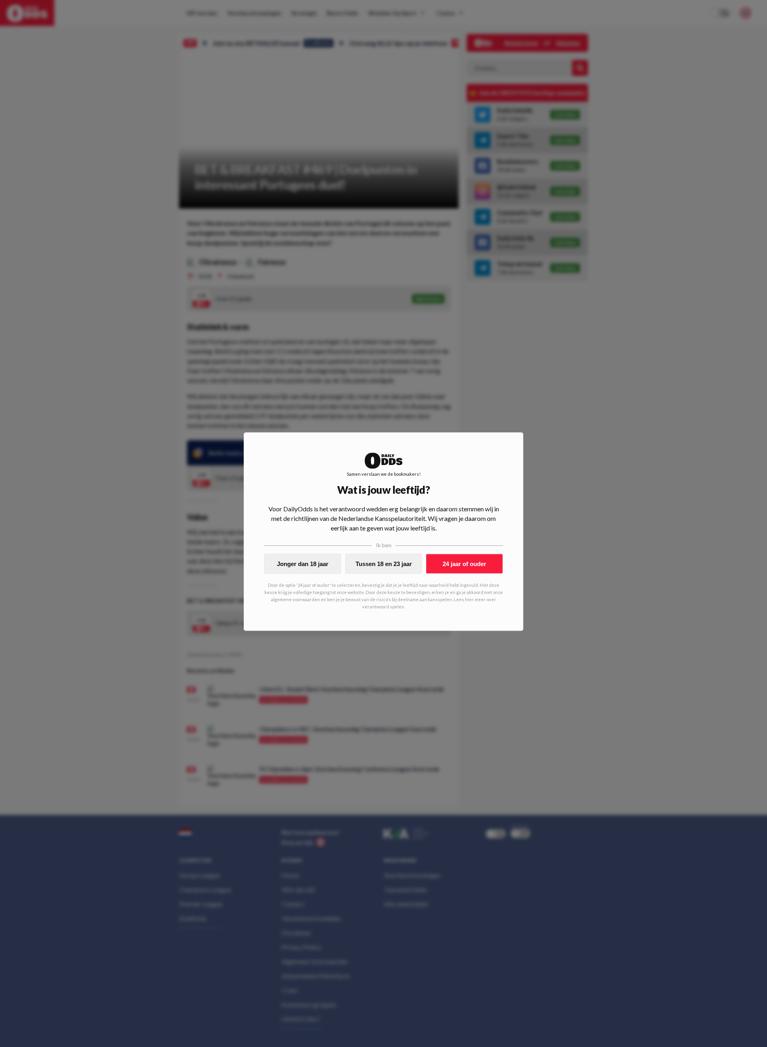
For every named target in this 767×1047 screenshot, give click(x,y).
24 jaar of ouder (464, 563)
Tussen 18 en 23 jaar (384, 563)
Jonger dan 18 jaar (302, 563)
